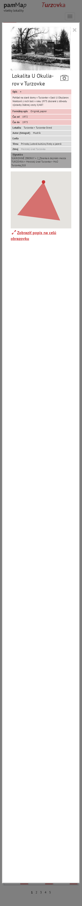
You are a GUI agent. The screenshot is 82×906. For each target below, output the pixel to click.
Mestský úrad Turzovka (33, 149)
